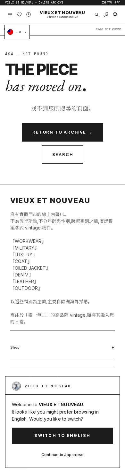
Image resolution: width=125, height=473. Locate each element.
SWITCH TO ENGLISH (62, 435)
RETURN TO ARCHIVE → (62, 132)
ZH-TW (107, 2)
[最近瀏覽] (28, 14)
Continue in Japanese (62, 454)
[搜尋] (96, 14)
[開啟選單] (9, 14)
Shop (15, 347)
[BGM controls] (106, 14)
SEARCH (62, 154)
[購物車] (115, 14)
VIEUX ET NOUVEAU (62, 14)
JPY (117, 2)
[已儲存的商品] (19, 14)
